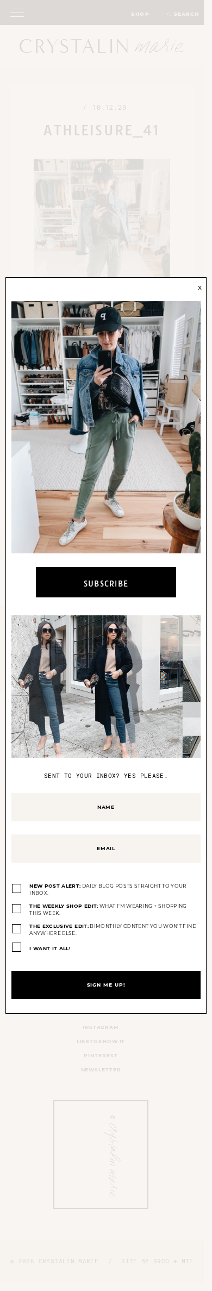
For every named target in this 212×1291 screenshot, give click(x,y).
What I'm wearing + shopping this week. (108, 909)
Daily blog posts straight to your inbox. (108, 889)
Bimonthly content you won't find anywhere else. (112, 930)
